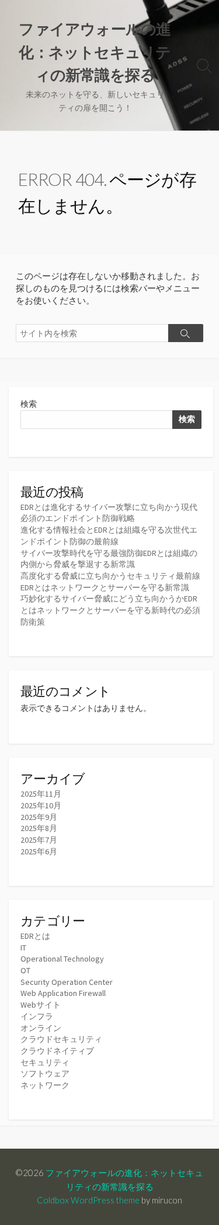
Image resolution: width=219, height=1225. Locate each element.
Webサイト (40, 1004)
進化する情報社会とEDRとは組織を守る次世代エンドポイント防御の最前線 (108, 536)
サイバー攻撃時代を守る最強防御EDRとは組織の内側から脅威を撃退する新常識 (108, 559)
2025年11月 (40, 793)
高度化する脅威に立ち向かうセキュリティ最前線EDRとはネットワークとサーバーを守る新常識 (110, 582)
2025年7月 (38, 840)
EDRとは (35, 936)
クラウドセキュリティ (61, 1039)
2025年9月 (38, 817)
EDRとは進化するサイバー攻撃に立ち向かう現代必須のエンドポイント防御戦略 (108, 513)
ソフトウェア (44, 1073)
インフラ (36, 1016)
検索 (28, 404)
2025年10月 (40, 805)
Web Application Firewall (63, 993)
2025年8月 (38, 828)
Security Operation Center (66, 982)
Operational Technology (62, 958)
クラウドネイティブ (57, 1051)
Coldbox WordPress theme (88, 1200)
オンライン (40, 1028)
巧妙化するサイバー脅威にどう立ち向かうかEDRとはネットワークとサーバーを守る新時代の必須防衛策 (110, 609)
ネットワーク (44, 1085)
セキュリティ (44, 1062)
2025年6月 (38, 851)
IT (23, 947)
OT (25, 970)
